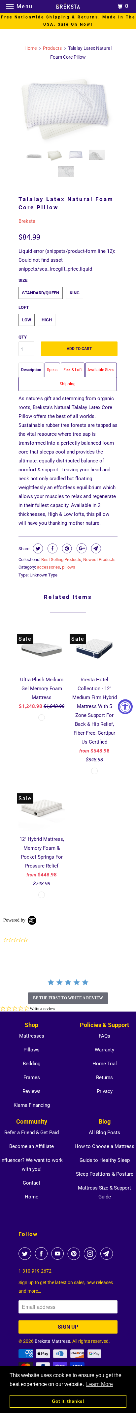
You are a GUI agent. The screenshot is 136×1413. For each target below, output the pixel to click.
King (75, 292)
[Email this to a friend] (95, 548)
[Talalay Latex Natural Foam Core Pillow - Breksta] (68, 106)
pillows (68, 567)
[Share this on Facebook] (51, 548)
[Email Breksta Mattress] (108, 1253)
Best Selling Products (61, 559)
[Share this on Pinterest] (66, 548)
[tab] (31, 369)
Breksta (26, 221)
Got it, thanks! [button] (68, 1401)
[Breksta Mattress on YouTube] (58, 1253)
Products (52, 48)
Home (31, 1197)
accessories (48, 567)
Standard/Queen (40, 292)
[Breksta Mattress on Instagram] (91, 1253)
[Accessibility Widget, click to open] (125, 706)
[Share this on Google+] (80, 548)
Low (26, 319)
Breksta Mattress (52, 1341)
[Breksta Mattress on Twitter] (26, 1253)
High (47, 319)
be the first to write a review (68, 998)
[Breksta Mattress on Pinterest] (75, 1253)
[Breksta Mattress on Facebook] (42, 1253)
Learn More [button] (99, 1384)
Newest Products (99, 559)
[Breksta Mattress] (68, 6)
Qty (22, 337)
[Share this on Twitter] (37, 548)
